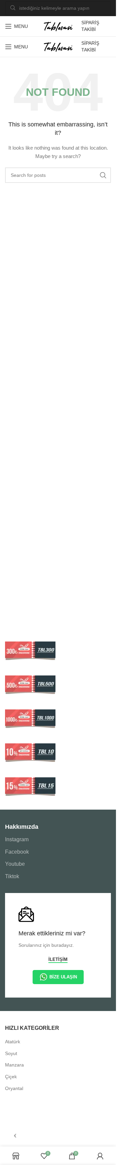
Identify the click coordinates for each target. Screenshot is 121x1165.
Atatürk (12, 1041)
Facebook (17, 852)
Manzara (14, 1064)
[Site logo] (58, 26)
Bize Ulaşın (63, 976)
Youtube (15, 864)
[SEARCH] (103, 175)
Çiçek (11, 1076)
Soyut (11, 1053)
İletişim (58, 959)
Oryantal (14, 1088)
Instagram (17, 839)
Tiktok (12, 876)
